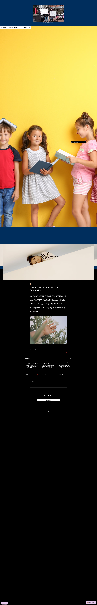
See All (71, 358)
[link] (54, 226)
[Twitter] (47, 406)
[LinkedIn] (49, 406)
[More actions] (66, 284)
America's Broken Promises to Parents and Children (31, 363)
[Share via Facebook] (30, 349)
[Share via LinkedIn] (35, 349)
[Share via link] (37, 349)
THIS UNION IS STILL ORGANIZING (47, 363)
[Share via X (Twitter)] (32, 349)
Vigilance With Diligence (64, 362)
